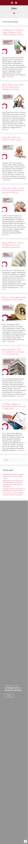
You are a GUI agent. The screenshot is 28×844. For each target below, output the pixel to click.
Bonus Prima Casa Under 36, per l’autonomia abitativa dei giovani (13, 87)
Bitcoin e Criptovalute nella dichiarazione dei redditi (13, 298)
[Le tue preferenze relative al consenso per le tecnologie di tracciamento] (25, 841)
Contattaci (9, 695)
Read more (10, 76)
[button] (14, 13)
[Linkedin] (12, 3)
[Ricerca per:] (14, 460)
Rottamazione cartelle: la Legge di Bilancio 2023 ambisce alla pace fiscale (13, 32)
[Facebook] (16, 3)
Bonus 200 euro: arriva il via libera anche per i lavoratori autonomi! (12, 245)
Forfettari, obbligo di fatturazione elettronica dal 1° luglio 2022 (13, 406)
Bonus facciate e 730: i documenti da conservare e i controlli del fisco (13, 351)
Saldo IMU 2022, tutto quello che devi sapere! (12, 138)
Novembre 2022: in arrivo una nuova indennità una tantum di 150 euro (13, 190)
